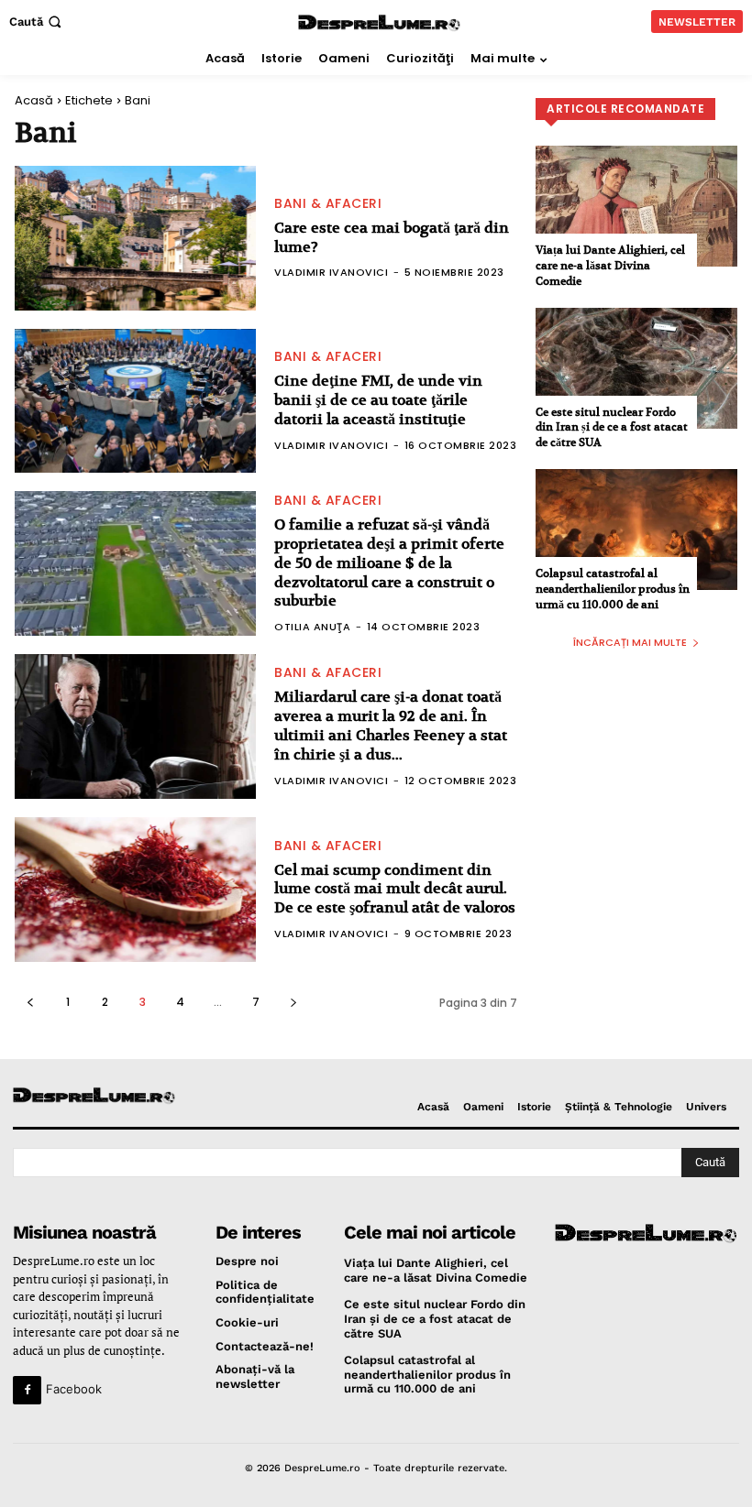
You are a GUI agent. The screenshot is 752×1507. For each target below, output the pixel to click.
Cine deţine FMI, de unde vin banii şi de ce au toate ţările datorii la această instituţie (378, 400)
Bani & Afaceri (328, 203)
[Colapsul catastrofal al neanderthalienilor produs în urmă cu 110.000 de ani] (636, 529)
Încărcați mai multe (630, 642)
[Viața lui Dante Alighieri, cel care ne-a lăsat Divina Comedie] (636, 206)
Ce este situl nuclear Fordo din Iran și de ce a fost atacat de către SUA (612, 427)
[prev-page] (30, 1002)
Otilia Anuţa (312, 626)
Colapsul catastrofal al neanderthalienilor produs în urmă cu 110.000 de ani (613, 588)
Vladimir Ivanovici (331, 272)
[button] (37, 21)
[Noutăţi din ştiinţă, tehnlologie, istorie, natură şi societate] (97, 1096)
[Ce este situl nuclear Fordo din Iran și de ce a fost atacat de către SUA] (636, 368)
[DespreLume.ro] (379, 23)
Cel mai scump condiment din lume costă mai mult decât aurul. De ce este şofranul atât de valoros (394, 889)
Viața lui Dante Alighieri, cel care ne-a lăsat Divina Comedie (610, 265)
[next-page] (293, 1002)
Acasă (34, 100)
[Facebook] (27, 1390)
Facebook (74, 1388)
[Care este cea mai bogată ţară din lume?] (135, 238)
